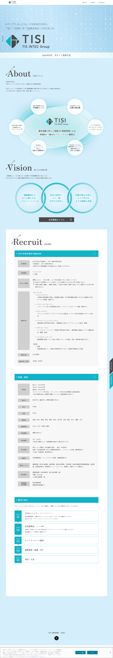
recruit (102, 2)
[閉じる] (110, 652)
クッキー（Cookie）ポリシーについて (35, 656)
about (84, 2)
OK (92, 652)
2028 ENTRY (111, 381)
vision (92, 2)
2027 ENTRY (111, 366)
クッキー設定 (80, 652)
